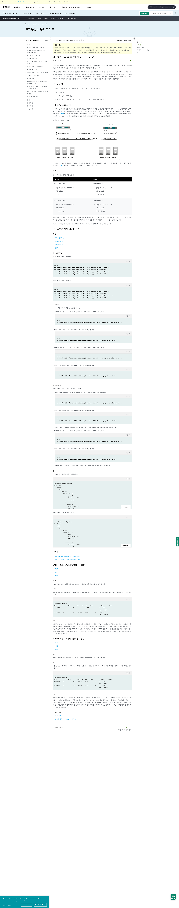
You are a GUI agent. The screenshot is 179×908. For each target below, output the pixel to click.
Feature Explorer (43, 18)
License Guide (26, 13)
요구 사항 (139, 45)
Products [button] (29, 7)
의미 (56, 575)
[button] (173, 897)
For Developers (71, 13)
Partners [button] (53, 7)
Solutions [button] (17, 7)
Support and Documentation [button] (71, 7)
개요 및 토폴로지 (141, 47)
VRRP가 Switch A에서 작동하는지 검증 (67, 556)
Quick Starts (40, 13)
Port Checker (72, 18)
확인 (138, 52)
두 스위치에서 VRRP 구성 (143, 50)
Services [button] (41, 7)
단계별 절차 (59, 241)
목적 (56, 569)
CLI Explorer (31, 18)
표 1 (62, 165)
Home (27, 24)
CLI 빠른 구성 (59, 238)
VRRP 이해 (58, 716)
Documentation (10, 13)
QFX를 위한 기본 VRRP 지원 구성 (65, 719)
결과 (56, 248)
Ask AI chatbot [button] (21, 2)
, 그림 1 (61, 113)
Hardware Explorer (57, 18)
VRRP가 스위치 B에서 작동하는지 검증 (67, 559)
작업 (56, 572)
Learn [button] (89, 7)
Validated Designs (54, 13)
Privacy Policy (7, 905)
